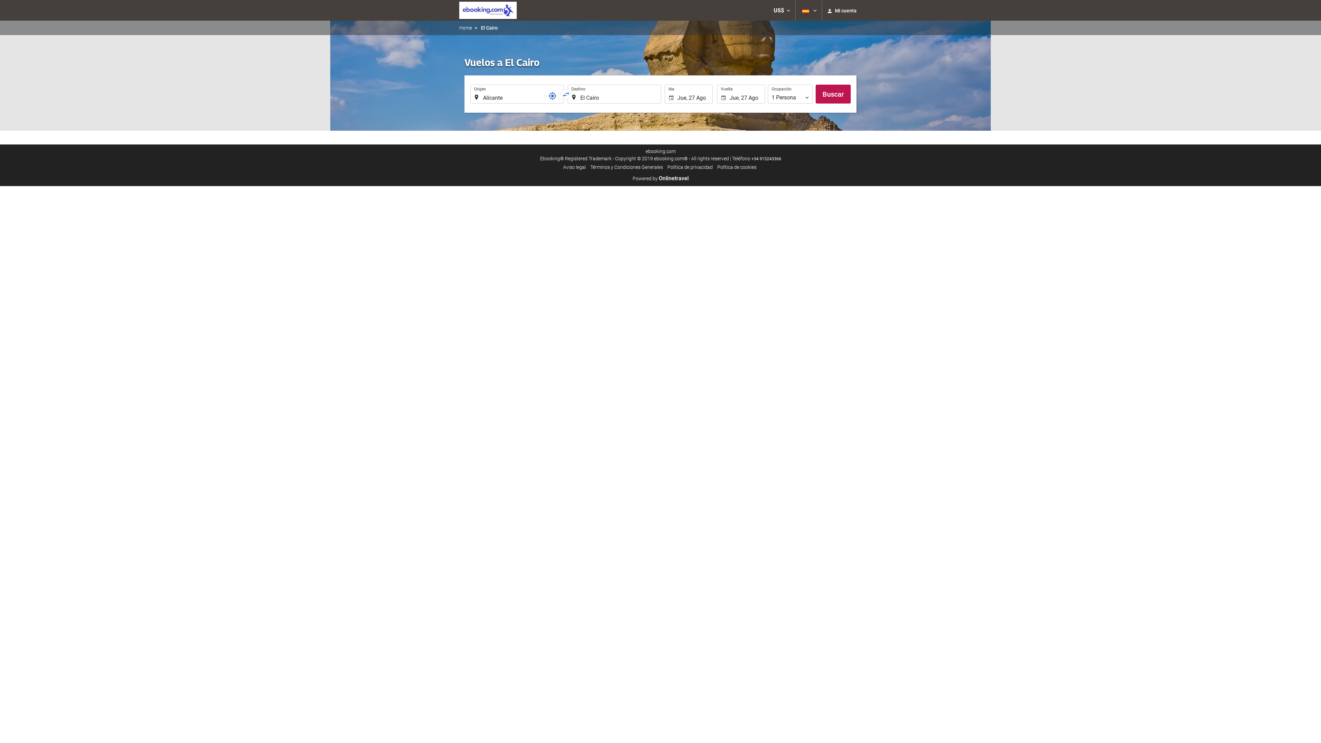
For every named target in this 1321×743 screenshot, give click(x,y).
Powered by (661, 178)
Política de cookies (736, 167)
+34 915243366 (766, 159)
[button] (782, 10)
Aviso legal (574, 167)
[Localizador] (552, 95)
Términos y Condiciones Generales (626, 167)
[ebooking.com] (488, 10)
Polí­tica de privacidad (690, 167)
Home (465, 28)
